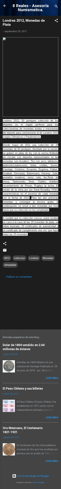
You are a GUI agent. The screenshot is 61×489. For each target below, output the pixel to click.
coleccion (19, 258)
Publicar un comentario (19, 276)
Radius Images (39, 482)
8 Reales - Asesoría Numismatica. (31, 7)
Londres (33, 258)
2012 (7, 258)
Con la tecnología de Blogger (32, 475)
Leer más (52, 378)
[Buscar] (56, 7)
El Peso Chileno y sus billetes (23, 388)
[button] (56, 21)
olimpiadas (10, 264)
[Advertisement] (30, 303)
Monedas (48, 258)
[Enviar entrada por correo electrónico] (5, 251)
